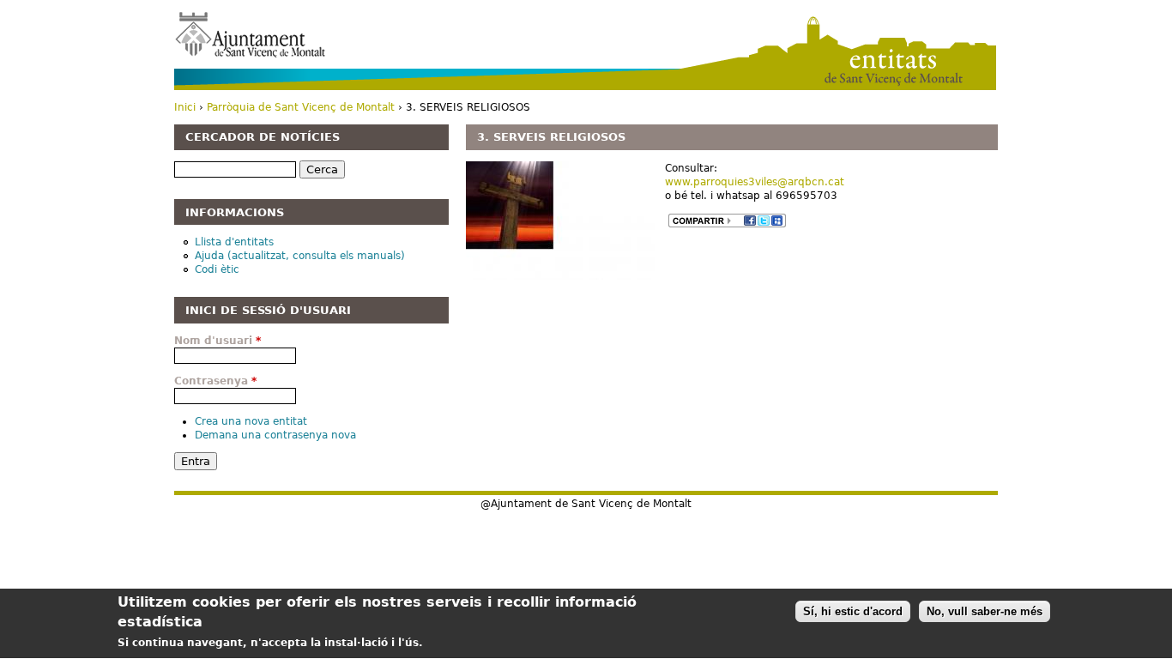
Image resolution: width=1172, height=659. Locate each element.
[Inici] (250, 33)
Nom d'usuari (217, 341)
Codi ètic (217, 269)
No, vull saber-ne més (984, 611)
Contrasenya (215, 381)
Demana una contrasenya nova (275, 435)
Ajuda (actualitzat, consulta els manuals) (300, 256)
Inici (185, 107)
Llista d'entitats (234, 242)
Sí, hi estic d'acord (853, 611)
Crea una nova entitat (251, 421)
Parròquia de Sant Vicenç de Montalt (301, 107)
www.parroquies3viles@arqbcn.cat (754, 182)
